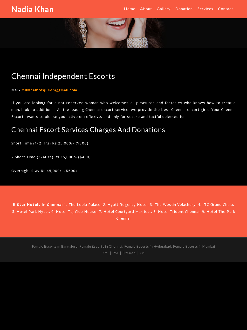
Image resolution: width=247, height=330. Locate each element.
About (146, 8)
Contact (225, 8)
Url (142, 253)
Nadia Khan (32, 9)
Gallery (164, 8)
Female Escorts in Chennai (101, 246)
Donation (184, 8)
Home (129, 8)
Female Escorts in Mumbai (194, 246)
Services (205, 8)
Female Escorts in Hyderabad (147, 246)
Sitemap (129, 253)
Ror (115, 253)
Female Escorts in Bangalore (55, 246)
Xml (106, 253)
